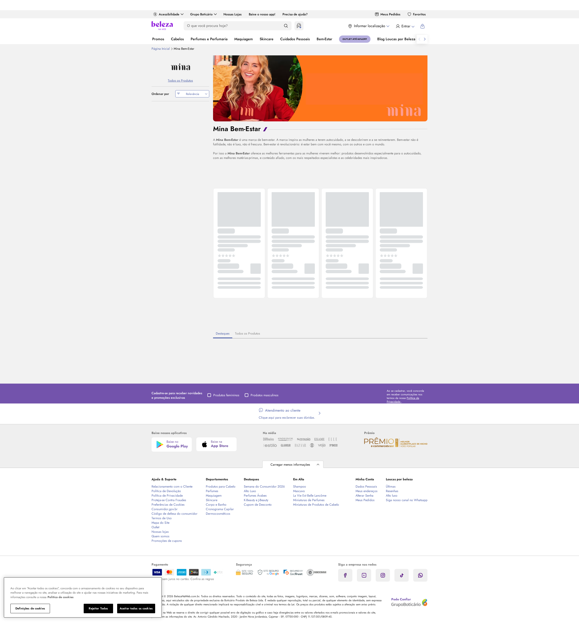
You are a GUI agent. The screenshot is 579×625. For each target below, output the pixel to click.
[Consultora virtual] (299, 25)
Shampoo (299, 486)
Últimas (391, 486)
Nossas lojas (160, 531)
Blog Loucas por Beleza (396, 39)
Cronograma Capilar (220, 509)
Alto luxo (391, 495)
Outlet (155, 527)
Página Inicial (161, 48)
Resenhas (392, 491)
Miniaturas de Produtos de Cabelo (316, 504)
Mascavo (299, 491)
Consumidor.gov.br (165, 509)
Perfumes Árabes (255, 495)
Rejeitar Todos (98, 608)
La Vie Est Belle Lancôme (309, 495)
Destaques (223, 333)
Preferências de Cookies (168, 504)
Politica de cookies (60, 597)
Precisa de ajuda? (295, 14)
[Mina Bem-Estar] (180, 66)
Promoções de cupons (167, 540)
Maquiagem (243, 39)
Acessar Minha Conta (405, 26)
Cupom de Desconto (258, 504)
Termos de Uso (162, 518)
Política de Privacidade (167, 495)
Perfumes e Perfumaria (209, 39)
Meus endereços (366, 491)
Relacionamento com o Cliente (172, 486)
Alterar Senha (364, 495)
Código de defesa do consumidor (174, 513)
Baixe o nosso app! (262, 14)
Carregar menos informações (290, 464)
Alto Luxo (250, 491)
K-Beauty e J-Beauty (256, 500)
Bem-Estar (324, 39)
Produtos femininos (226, 395)
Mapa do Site (160, 522)
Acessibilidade (169, 14)
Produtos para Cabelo (220, 486)
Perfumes (212, 491)
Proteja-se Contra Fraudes (169, 500)
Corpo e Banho (216, 504)
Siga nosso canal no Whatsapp (406, 500)
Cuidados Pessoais (295, 39)
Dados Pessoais (366, 486)
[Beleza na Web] (162, 26)
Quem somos (160, 536)
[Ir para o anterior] (419, 39)
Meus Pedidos (390, 14)
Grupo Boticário (201, 14)
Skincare (266, 39)
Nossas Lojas (232, 14)
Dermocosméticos (218, 513)
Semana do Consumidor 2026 (264, 486)
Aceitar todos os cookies (136, 608)
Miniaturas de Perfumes (309, 500)
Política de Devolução (166, 491)
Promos (158, 39)
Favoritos (419, 14)
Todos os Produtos (247, 333)
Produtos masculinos (264, 395)
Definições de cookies (30, 608)
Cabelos (177, 39)
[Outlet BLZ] (355, 39)
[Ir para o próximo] (425, 39)
